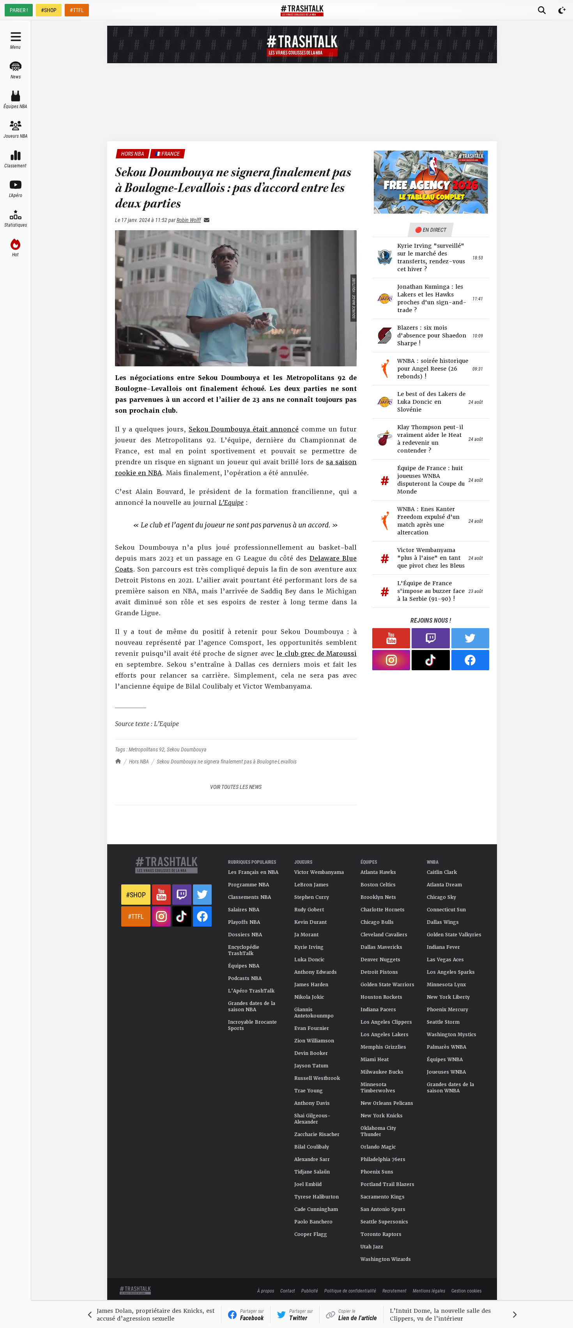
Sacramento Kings (383, 1197)
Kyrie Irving (309, 947)
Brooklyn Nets (378, 897)
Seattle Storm (443, 1022)
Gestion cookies (466, 1290)
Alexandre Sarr (312, 1159)
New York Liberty (448, 997)
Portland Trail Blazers (387, 1184)
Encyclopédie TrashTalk (243, 950)
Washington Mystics (451, 1035)
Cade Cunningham (316, 1209)
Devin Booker (311, 1053)
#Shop (136, 894)
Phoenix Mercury (447, 1010)
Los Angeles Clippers (386, 1022)
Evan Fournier (311, 1028)
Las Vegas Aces (445, 960)
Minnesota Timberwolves (378, 1087)
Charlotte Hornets (383, 910)
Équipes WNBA (445, 1059)
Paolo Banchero (313, 1222)
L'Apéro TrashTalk (251, 991)
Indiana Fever (443, 947)
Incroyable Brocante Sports (252, 1025)
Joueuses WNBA (446, 1072)
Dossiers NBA (245, 935)
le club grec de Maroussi (316, 654)
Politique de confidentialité (350, 1290)
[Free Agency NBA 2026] (430, 182)
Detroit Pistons (379, 972)
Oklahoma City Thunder (378, 1131)
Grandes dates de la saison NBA (251, 1006)
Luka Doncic (309, 960)
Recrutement (394, 1290)
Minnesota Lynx (446, 985)
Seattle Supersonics (384, 1222)
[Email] (205, 220)
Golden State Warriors (387, 985)
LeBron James (311, 885)
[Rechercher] (541, 10)
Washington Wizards (386, 1259)
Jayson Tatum (311, 1066)
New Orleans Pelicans (387, 1103)
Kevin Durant (310, 922)
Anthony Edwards (315, 972)
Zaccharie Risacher (317, 1134)
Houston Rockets (381, 997)
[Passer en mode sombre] (562, 10)
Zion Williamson (314, 1041)
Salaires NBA (243, 910)
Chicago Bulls (377, 922)
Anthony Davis (312, 1103)
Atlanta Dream (444, 885)
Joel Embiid (308, 1184)
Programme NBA (248, 885)
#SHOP (49, 10)
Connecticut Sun (446, 910)
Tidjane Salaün (312, 1172)
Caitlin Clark (442, 872)
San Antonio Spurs (383, 1209)
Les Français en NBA (253, 872)
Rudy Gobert (309, 910)
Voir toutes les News (236, 786)
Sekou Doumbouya (187, 749)
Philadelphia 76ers (383, 1159)
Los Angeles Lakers (385, 1035)
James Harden (311, 985)
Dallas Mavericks (381, 947)
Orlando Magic (378, 1147)
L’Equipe (231, 503)
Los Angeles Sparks (451, 972)
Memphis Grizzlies (383, 1047)
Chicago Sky (441, 897)
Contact (287, 1290)
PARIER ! (19, 10)
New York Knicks (382, 1116)
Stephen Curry (311, 897)
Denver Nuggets (380, 960)
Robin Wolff (189, 220)
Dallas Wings (443, 922)
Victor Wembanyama (319, 872)
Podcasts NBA (245, 978)
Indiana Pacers (378, 1010)
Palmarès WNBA (446, 1047)
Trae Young (308, 1091)
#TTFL (77, 10)
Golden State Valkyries (454, 935)
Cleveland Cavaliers (384, 935)
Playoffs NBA (244, 922)
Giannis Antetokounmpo (314, 1013)
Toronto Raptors (381, 1234)
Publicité (309, 1290)
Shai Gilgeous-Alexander (312, 1119)
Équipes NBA (243, 966)
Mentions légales (429, 1290)
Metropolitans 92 (146, 749)
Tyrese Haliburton (316, 1197)
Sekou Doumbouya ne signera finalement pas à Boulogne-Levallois (227, 761)
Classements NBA (249, 897)
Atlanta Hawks (378, 872)
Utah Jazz (372, 1247)
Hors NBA (139, 761)
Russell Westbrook (317, 1078)
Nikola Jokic (309, 997)
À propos (265, 1290)
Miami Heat (375, 1059)
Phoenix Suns (377, 1172)
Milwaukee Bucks (382, 1072)
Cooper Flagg (310, 1234)
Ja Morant (306, 935)
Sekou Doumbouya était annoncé (244, 429)
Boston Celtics (378, 885)
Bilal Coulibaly (311, 1147)
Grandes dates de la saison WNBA (450, 1087)
